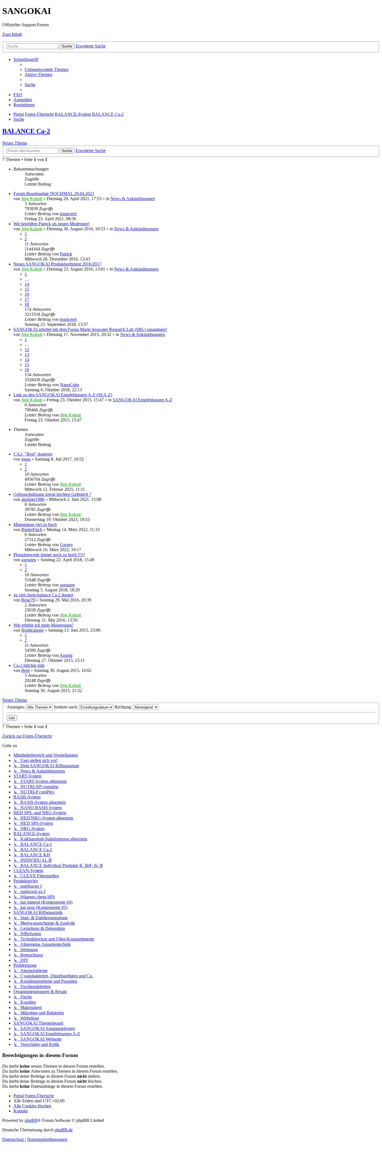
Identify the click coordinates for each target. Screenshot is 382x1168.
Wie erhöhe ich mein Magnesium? (43, 625)
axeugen (28, 559)
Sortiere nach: (66, 707)
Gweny (66, 544)
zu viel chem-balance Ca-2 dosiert (43, 595)
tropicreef (68, 213)
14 (27, 284)
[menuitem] (47, 69)
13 (27, 354)
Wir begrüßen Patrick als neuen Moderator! (51, 223)
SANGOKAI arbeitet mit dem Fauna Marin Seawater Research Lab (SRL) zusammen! (90, 329)
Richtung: (124, 707)
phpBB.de (64, 1129)
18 (27, 304)
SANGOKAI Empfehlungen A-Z (142, 399)
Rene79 (28, 600)
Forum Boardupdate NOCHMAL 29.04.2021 (53, 193)
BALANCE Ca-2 (26, 131)
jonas (25, 459)
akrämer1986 (32, 499)
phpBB (31, 1120)
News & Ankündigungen (132, 198)
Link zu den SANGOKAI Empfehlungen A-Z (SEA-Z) (62, 394)
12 (27, 349)
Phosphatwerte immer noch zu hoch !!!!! (49, 554)
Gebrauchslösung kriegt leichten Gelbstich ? (52, 494)
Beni (25, 670)
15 (27, 289)
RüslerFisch (31, 529)
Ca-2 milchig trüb (28, 665)
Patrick (66, 254)
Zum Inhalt (12, 34)
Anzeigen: (16, 707)
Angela (66, 655)
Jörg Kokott (31, 198)
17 (27, 299)
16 (27, 294)
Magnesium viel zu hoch (35, 524)
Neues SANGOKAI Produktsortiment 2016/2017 (57, 264)
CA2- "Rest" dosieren (32, 454)
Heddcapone (32, 630)
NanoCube (69, 384)
